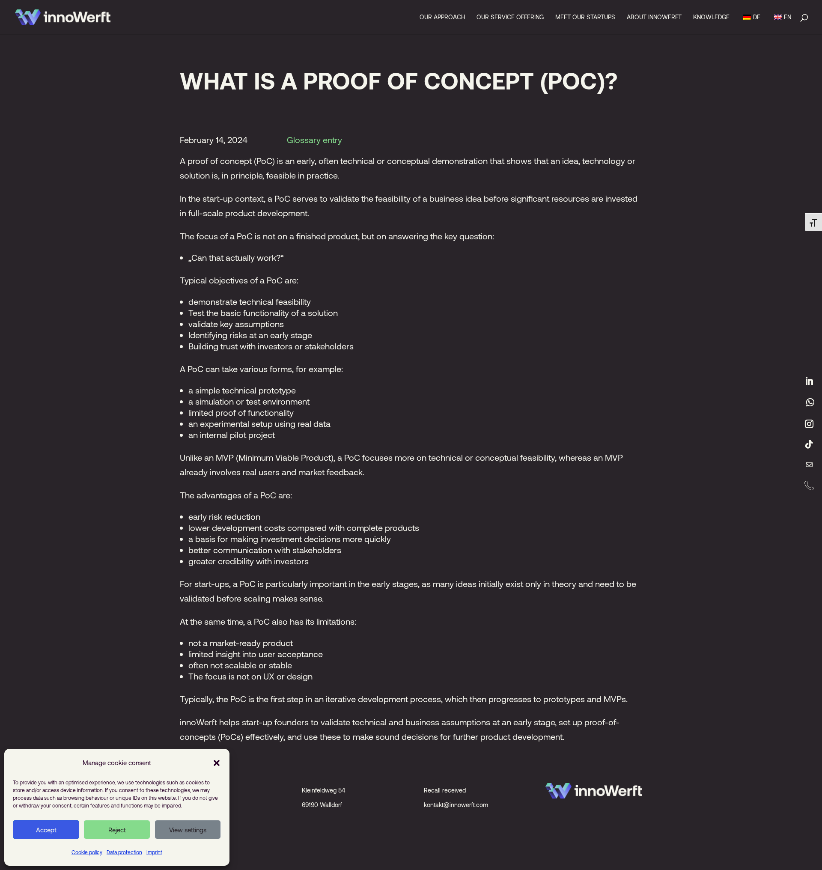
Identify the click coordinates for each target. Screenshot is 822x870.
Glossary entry (314, 139)
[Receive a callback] (809, 485)
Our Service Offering (510, 17)
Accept (46, 830)
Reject (117, 830)
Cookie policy (86, 852)
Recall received (445, 790)
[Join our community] (810, 402)
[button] (216, 762)
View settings (187, 830)
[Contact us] (809, 465)
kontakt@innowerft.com (456, 804)
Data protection (124, 852)
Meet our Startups (585, 17)
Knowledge (711, 17)
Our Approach (442, 17)
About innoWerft (654, 17)
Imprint (154, 852)
